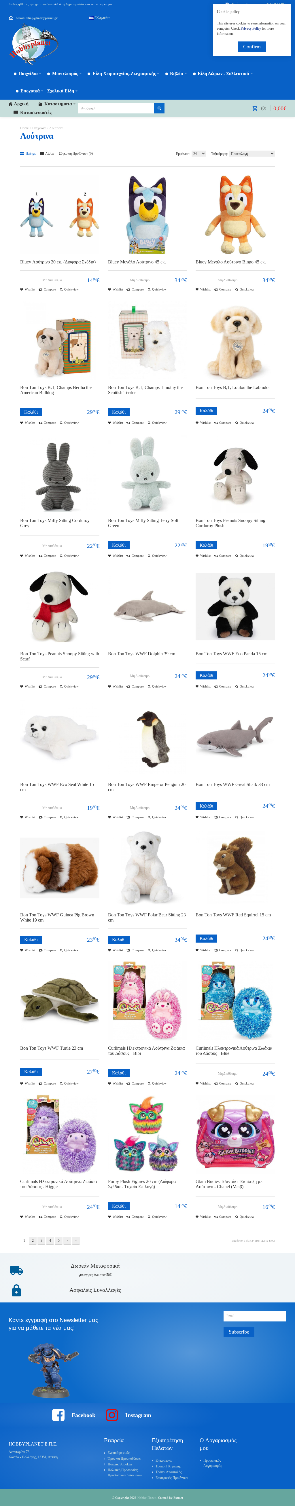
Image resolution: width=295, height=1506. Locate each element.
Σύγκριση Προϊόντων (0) (76, 153)
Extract (178, 1497)
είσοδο (58, 4)
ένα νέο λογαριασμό (98, 4)
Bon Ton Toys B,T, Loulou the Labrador (233, 387)
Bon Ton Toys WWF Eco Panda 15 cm (231, 653)
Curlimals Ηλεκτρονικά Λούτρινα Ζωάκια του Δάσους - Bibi (146, 1051)
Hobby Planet (146, 1497)
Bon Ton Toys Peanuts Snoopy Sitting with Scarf (59, 656)
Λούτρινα (56, 128)
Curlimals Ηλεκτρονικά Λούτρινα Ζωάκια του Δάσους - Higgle (58, 1184)
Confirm (252, 47)
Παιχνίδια (39, 128)
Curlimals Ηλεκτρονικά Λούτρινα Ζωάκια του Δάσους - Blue (234, 1051)
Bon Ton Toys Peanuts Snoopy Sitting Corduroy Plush (230, 523)
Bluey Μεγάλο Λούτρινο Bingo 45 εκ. (231, 261)
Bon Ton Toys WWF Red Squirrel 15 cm (233, 914)
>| (76, 1241)
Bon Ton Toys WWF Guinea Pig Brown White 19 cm (57, 917)
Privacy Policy (251, 28)
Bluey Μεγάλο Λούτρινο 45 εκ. (137, 261)
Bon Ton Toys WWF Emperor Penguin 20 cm (147, 787)
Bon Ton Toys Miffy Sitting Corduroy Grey (55, 523)
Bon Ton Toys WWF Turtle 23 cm (51, 1048)
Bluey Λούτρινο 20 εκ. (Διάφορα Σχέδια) (58, 261)
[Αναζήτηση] (159, 108)
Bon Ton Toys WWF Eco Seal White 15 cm (57, 787)
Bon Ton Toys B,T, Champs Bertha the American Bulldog (56, 390)
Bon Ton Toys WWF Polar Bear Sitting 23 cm (147, 917)
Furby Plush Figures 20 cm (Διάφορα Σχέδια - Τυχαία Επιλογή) (142, 1184)
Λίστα (49, 153)
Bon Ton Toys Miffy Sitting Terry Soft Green (143, 523)
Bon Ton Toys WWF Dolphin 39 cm (141, 653)
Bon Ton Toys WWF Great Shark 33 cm (233, 784)
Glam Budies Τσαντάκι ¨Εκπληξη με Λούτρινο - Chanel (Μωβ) (229, 1184)
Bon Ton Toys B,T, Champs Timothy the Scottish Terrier (145, 390)
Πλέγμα (30, 153)
